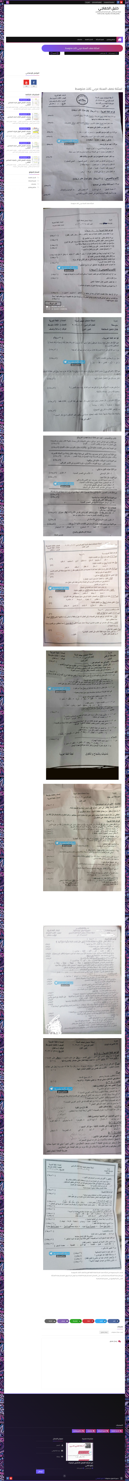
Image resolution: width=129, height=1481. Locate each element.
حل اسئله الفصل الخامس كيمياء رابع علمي (81, 1464)
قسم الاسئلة (100, 39)
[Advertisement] (42, 20)
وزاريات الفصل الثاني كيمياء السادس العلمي (18, 161)
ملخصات (79, 39)
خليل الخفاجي (108, 8)
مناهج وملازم (111, 39)
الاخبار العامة (89, 39)
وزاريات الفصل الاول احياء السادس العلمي (19, 103)
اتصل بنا (88, 2)
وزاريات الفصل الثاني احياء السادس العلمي (19, 146)
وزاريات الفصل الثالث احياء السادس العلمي (19, 118)
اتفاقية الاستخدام (96, 2)
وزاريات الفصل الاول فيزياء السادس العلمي (19, 132)
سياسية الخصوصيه (109, 2)
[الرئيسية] (119, 39)
